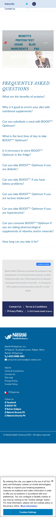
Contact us (10, 9)
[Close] (52, 481)
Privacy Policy (15, 310)
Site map (9, 377)
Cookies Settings (28, 512)
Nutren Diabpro (13, 409)
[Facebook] (27, 4)
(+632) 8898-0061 (15, 356)
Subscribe (9, 4)
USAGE (18, 44)
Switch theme (34, 4)
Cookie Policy (11, 384)
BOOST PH (11, 405)
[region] (28, 497)
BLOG (32, 44)
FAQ (36, 48)
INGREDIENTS (19, 48)
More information (29, 505)
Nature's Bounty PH (15, 412)
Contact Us (15, 306)
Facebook (11, 402)
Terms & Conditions (36, 306)
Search (8, 367)
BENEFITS (25, 36)
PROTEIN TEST (25, 40)
